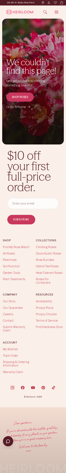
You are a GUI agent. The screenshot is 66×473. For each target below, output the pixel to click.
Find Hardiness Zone (49, 327)
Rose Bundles (45, 260)
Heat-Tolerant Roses (49, 273)
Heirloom (31, 397)
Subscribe (21, 219)
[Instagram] (12, 387)
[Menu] (56, 12)
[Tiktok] (53, 387)
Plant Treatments (14, 279)
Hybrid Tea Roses (47, 266)
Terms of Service (47, 320)
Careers (8, 314)
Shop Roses (20, 97)
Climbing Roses (46, 247)
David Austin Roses (48, 253)
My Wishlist (10, 349)
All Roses (9, 253)
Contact (8, 320)
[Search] (45, 12)
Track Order (10, 355)
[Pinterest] (43, 387)
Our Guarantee (13, 308)
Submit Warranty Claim (14, 328)
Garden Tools (11, 273)
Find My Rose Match (16, 247)
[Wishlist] (55, 2)
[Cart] (61, 2)
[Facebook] (23, 387)
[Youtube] (33, 387)
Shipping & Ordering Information (16, 363)
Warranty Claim (13, 372)
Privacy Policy (45, 308)
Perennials (10, 260)
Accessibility (44, 301)
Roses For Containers (43, 280)
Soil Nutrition (11, 266)
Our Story (9, 301)
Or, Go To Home (18, 107)
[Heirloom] (19, 12)
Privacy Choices (46, 314)
